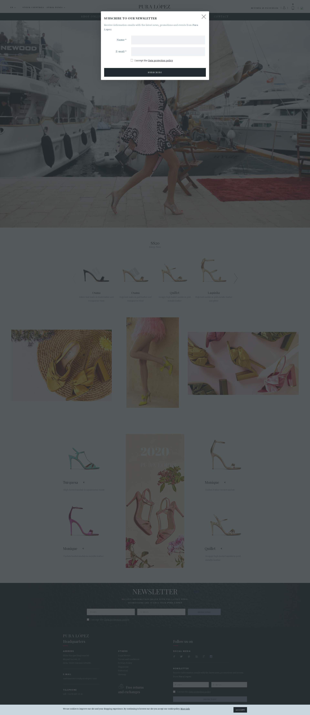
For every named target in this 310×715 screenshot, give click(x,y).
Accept (240, 710)
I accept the (154, 60)
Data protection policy (160, 60)
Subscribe (155, 72)
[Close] (204, 17)
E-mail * (121, 51)
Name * (121, 39)
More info (185, 709)
